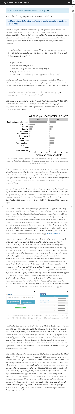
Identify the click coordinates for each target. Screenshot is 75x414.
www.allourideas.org (53, 233)
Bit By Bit (15, 2)
